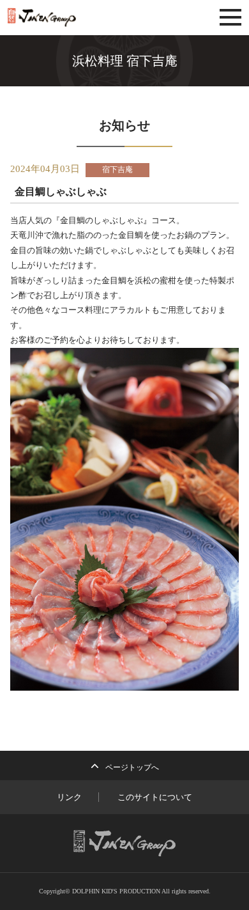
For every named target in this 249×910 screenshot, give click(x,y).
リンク (69, 797)
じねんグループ (78, 17)
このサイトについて (154, 797)
